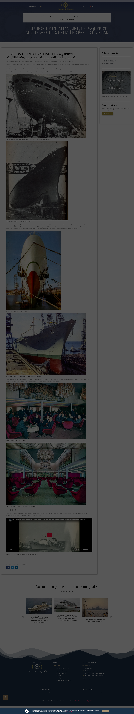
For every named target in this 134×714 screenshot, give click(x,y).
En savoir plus (69, 711)
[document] (67, 357)
